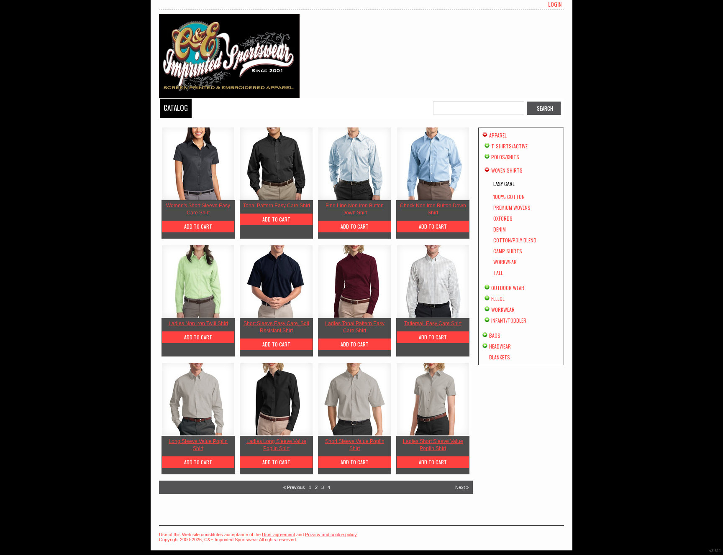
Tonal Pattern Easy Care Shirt (276, 206)
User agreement (278, 534)
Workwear (505, 261)
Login (554, 4)
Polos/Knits (505, 156)
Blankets (499, 357)
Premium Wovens (512, 207)
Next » (462, 487)
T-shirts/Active (509, 146)
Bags (494, 335)
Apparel (498, 135)
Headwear (500, 346)
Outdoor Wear (507, 287)
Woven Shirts (507, 170)
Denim (499, 229)
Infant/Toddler (508, 320)
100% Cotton (509, 196)
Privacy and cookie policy (331, 534)
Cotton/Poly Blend (514, 240)
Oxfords (503, 218)
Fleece (498, 298)
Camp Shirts (507, 251)
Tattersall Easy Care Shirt (432, 323)
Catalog (176, 107)
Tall (498, 272)
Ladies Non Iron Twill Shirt (198, 323)
